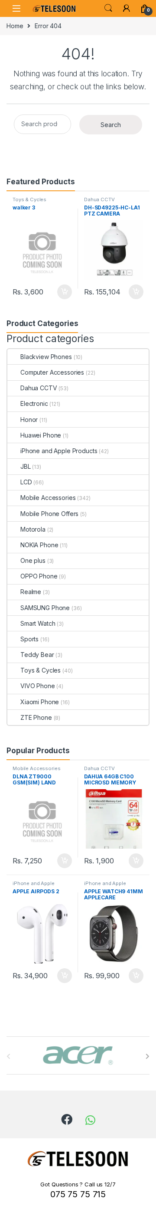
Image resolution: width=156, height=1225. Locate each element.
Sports (29, 639)
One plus (33, 560)
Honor (29, 419)
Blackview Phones (46, 356)
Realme (30, 591)
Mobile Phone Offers (49, 513)
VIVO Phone (37, 685)
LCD (26, 482)
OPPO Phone (39, 576)
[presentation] (148, 1056)
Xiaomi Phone (39, 702)
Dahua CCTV (99, 199)
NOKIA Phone (39, 545)
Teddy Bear (37, 654)
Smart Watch (37, 623)
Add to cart (64, 291)
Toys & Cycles (29, 199)
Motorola (33, 529)
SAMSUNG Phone (45, 607)
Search (108, 8)
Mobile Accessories (47, 497)
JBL (25, 466)
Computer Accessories (52, 372)
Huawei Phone (40, 435)
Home (14, 25)
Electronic (34, 403)
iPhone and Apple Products (59, 450)
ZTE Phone (36, 717)
